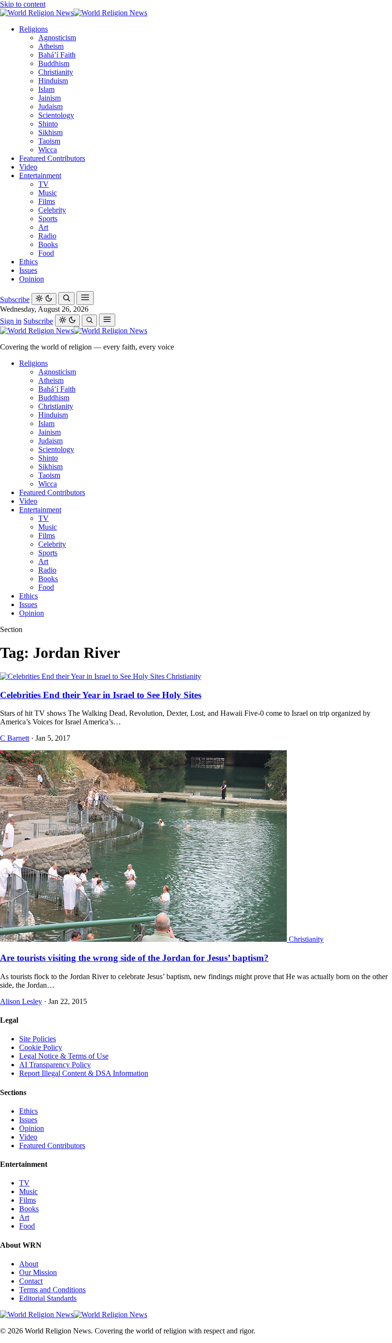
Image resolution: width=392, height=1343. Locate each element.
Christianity (55, 72)
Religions (33, 29)
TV (43, 184)
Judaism (50, 106)
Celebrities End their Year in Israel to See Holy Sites (100, 695)
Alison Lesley (21, 1001)
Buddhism (53, 63)
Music (47, 193)
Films (46, 201)
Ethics (28, 262)
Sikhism (50, 132)
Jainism (49, 98)
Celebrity (52, 210)
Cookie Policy (40, 1047)
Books (48, 244)
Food (46, 253)
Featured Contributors (52, 158)
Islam (46, 89)
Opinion (31, 279)
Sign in (11, 321)
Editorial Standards (47, 1298)
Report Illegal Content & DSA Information (83, 1073)
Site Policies (37, 1039)
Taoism (49, 141)
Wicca (47, 150)
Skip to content (22, 4)
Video (28, 167)
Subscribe (15, 299)
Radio (47, 236)
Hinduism (53, 81)
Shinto (48, 124)
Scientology (56, 115)
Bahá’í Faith (57, 55)
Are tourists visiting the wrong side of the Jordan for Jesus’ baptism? (134, 958)
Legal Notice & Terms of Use (64, 1056)
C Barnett (14, 738)
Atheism (51, 46)
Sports (47, 218)
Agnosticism (57, 38)
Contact (31, 1281)
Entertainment (40, 175)
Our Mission (38, 1272)
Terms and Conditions (52, 1290)
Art (43, 227)
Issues (28, 270)
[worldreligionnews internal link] (73, 13)
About (28, 1264)
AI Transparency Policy (55, 1065)
